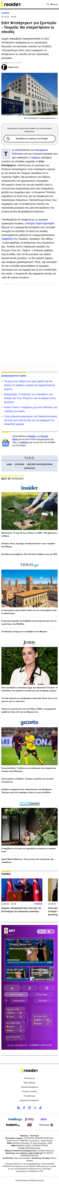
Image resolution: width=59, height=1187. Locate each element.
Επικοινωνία (29, 1078)
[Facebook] (24, 1107)
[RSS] (18, 1107)
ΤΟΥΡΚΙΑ (20, 464)
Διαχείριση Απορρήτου (29, 1100)
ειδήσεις (24, 442)
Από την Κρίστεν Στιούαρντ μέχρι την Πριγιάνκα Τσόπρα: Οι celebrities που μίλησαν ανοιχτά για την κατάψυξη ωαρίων (29, 689)
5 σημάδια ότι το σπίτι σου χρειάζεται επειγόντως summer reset (28, 850)
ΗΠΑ (10, 464)
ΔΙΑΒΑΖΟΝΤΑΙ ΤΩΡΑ (13, 375)
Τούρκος (35, 157)
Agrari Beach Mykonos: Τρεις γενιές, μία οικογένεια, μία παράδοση (27, 860)
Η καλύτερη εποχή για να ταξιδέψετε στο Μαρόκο (24, 631)
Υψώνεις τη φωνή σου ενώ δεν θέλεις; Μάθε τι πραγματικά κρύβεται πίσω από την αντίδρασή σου (28, 710)
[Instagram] (29, 1107)
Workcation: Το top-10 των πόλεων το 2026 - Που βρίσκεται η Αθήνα (29, 534)
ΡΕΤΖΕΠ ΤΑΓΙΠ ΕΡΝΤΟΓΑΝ (40, 464)
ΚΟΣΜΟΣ (5, 13)
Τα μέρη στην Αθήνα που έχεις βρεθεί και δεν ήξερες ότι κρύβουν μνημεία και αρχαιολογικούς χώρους (29, 385)
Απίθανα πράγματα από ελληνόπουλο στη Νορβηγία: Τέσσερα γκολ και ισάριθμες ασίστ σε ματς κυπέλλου (26, 790)
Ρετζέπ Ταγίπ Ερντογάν (40, 223)
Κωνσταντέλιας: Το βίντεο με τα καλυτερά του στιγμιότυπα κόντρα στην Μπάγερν (28, 769)
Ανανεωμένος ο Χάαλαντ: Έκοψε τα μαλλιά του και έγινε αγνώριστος (27, 780)
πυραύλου (7, 238)
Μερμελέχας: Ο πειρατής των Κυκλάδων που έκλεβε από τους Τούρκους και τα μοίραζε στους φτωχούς (30, 398)
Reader (32, 436)
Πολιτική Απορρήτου (29, 1087)
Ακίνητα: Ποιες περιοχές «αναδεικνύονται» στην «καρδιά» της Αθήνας (28, 545)
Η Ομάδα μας (29, 1096)
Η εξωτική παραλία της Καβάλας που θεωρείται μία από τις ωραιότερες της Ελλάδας (29, 622)
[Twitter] (35, 1107)
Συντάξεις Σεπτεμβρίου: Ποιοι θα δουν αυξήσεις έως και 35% (29, 554)
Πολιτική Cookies (29, 1091)
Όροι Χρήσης (29, 1082)
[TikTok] (40, 1107)
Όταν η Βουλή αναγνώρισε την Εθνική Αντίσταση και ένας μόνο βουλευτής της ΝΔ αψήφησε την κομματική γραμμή (30, 420)
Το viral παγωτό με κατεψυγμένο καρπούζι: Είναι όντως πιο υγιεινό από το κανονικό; (29, 699)
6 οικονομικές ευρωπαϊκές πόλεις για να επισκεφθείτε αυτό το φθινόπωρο (29, 611)
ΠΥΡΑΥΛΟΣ (30, 468)
